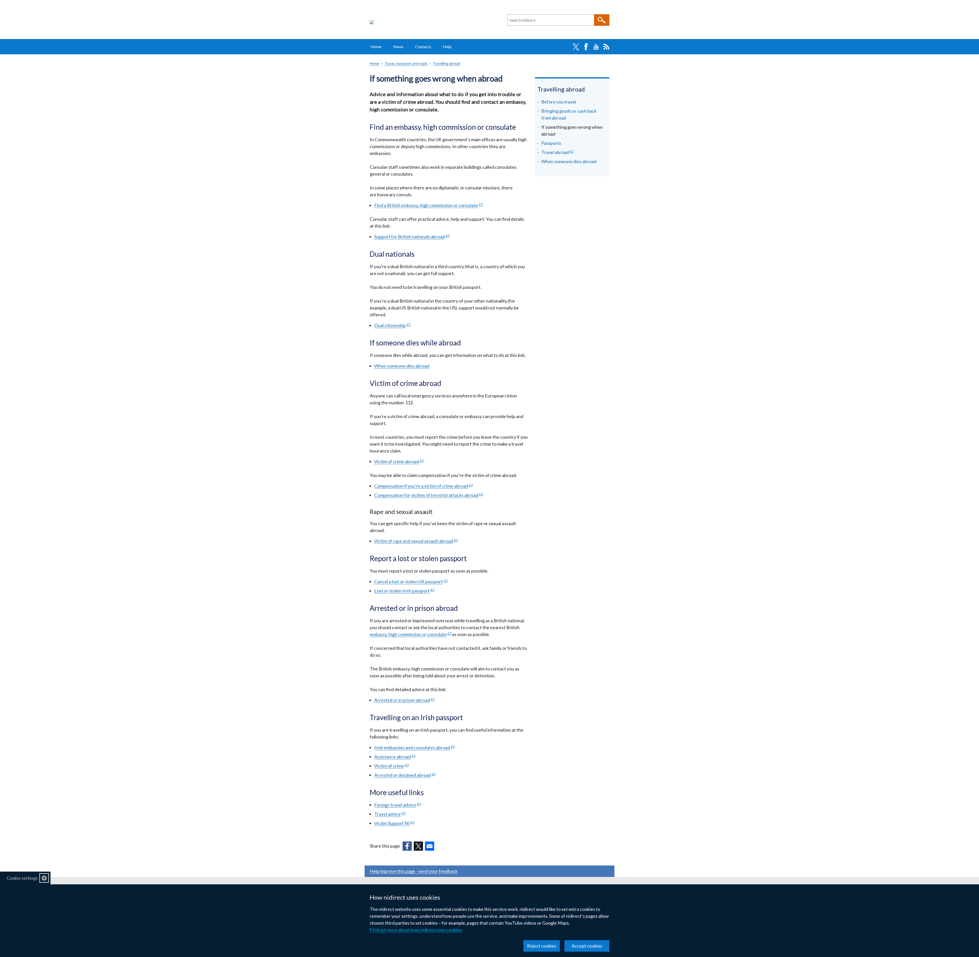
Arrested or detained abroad (404, 775)
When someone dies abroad (568, 161)
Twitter (576, 47)
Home (375, 46)
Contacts (423, 46)
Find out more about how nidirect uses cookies (416, 930)
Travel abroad (564, 152)
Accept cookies (587, 946)
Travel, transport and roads (406, 63)
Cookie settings (22, 878)
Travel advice (389, 814)
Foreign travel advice (397, 805)
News (398, 46)
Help (447, 46)
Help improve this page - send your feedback (414, 871)
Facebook (586, 47)
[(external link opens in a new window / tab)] (407, 846)
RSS (606, 47)
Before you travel (558, 102)
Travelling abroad (446, 63)
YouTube (596, 47)
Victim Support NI (394, 823)
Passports (551, 143)
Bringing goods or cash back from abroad (569, 114)
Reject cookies (541, 946)
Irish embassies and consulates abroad (414, 747)
